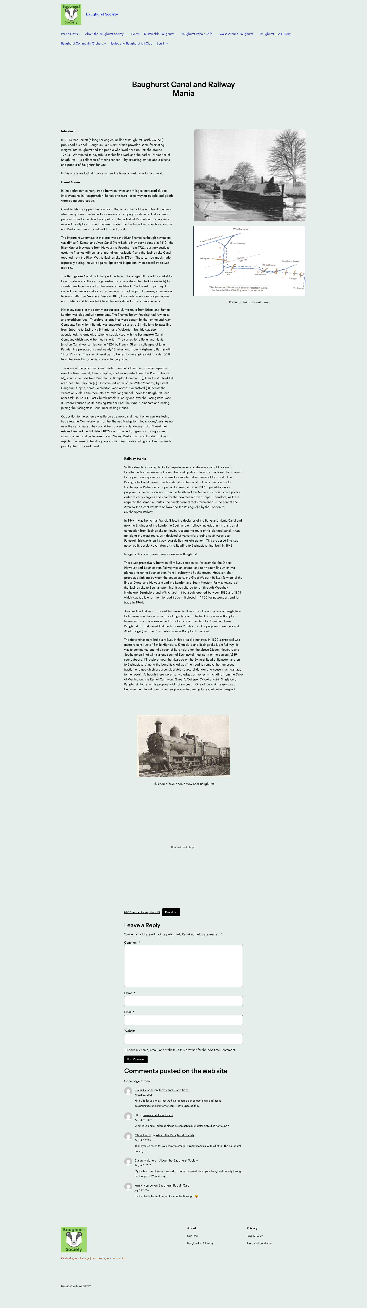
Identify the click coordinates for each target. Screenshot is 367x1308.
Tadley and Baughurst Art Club (131, 43)
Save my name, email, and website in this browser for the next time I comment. (182, 1050)
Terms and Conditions (173, 1090)
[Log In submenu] (167, 43)
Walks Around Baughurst (236, 34)
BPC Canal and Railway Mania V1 (142, 912)
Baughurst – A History (275, 34)
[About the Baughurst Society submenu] (125, 34)
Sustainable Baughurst (159, 34)
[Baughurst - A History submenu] (293, 34)
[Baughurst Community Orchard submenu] (105, 43)
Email (129, 1012)
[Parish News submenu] (79, 34)
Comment (132, 942)
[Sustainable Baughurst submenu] (176, 34)
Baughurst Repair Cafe (196, 34)
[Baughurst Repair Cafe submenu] (214, 34)
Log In (161, 43)
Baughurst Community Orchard (82, 43)
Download (171, 912)
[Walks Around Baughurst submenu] (255, 34)
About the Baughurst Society (104, 34)
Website (130, 1030)
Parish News (69, 34)
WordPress (85, 1286)
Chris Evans (143, 1135)
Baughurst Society (102, 14)
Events (135, 34)
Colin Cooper (144, 1090)
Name (129, 993)
